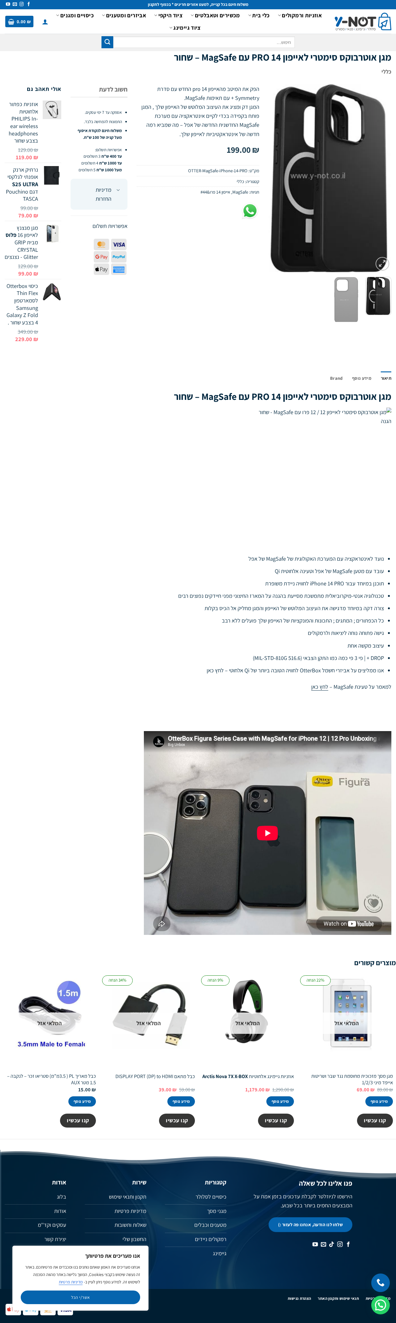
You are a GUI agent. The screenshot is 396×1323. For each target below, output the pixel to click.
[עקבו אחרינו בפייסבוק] (29, 4)
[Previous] (381, 178)
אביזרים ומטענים (126, 15)
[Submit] (107, 42)
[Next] (274, 178)
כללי (386, 71)
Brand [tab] (336, 378)
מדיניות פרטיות (71, 1282)
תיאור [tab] (386, 378)
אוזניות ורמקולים (302, 15)
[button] (45, 21)
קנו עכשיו (375, 1120)
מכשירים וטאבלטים (217, 15)
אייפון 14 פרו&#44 (215, 192)
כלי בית (261, 15)
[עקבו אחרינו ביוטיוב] (8, 4)
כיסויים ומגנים (77, 15)
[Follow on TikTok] (331, 1245)
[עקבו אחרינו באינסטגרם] (21, 4)
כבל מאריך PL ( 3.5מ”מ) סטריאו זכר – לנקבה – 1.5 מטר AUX (51, 1079)
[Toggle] (118, 190)
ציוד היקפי (170, 15)
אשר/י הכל (80, 1297)
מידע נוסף (379, 1101)
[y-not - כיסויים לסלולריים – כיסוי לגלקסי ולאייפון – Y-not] (363, 22)
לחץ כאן (215, 670)
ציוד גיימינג (186, 27)
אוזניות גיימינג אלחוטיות (248, 1076)
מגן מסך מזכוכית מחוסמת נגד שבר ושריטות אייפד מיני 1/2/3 (352, 1079)
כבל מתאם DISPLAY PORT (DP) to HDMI (155, 1076)
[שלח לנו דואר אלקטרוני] (15, 4)
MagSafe (240, 192)
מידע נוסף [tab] (361, 378)
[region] (80, 1278)
